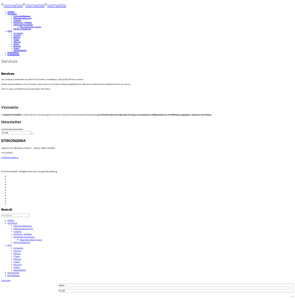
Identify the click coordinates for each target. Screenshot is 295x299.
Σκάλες (17, 48)
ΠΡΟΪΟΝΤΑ (12, 14)
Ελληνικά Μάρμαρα (22, 16)
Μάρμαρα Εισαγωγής (23, 18)
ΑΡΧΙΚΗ (10, 12)
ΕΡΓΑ (9, 31)
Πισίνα (16, 44)
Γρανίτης (17, 20)
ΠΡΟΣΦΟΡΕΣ (13, 53)
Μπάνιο (17, 38)
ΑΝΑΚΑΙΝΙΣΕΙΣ (20, 51)
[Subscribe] (32, 133)
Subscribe (6, 280)
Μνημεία (17, 46)
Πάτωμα (17, 42)
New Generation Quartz (30, 27)
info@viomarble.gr (9, 157)
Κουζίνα (17, 36)
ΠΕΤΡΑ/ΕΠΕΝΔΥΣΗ (22, 29)
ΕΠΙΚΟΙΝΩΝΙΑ (13, 55)
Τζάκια (16, 40)
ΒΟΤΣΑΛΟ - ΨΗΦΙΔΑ (23, 23)
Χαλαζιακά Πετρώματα (23, 25)
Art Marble (18, 33)
